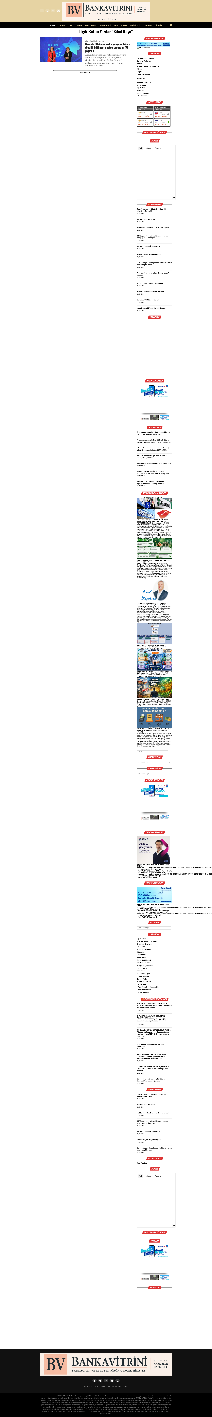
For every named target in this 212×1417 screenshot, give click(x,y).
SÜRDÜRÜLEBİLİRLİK (136, 25)
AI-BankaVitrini (143, 992)
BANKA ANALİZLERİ (105, 25)
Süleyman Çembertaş (145, 966)
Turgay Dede (142, 979)
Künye (139, 69)
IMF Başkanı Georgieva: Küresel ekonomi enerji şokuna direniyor (152, 237)
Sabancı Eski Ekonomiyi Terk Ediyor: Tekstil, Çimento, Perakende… (154, 700)
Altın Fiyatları (142, 1163)
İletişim (159, 25)
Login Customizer (144, 74)
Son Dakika (155, 204)
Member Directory (144, 82)
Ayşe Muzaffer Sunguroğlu (148, 987)
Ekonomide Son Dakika (155, 999)
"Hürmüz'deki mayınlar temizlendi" (150, 283)
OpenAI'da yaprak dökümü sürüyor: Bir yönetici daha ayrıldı (152, 210)
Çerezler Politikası (144, 61)
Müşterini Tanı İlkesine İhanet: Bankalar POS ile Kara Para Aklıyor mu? (154, 729)
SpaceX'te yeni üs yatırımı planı (149, 254)
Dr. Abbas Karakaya (144, 944)
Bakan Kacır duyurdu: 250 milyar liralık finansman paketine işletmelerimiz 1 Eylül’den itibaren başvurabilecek (151, 1056)
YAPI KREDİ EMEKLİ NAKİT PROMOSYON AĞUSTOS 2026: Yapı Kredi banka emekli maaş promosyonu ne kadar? (154, 1006)
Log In (139, 72)
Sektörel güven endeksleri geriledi (150, 292)
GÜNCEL (71, 25)
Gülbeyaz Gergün (143, 974)
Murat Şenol (141, 957)
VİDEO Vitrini (142, 96)
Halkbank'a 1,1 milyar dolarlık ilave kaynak (153, 228)
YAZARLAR (62, 25)
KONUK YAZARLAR (144, 982)
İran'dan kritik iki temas (146, 219)
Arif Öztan (142, 984)
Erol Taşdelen (142, 947)
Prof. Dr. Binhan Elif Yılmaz (147, 941)
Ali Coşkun (141, 952)
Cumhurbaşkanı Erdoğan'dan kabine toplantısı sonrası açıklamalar (154, 264)
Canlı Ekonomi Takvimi (145, 58)
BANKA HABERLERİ (90, 25)
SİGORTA (124, 25)
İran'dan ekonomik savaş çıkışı (148, 246)
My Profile (141, 88)
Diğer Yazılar (85, 73)
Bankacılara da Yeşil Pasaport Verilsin (151, 560)
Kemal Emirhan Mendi (146, 990)
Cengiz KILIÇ (142, 968)
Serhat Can (141, 971)
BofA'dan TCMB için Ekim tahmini (149, 300)
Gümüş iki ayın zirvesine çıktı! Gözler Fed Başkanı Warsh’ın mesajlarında (152, 1080)
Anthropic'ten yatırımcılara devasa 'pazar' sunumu (153, 274)
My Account (141, 85)
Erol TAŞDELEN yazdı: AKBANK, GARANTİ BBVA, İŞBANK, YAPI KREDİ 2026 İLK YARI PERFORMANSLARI (152, 521)
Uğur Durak (141, 939)
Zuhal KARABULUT (144, 960)
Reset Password (143, 93)
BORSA (116, 25)
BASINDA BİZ (149, 25)
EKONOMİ (79, 25)
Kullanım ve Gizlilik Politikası (148, 66)
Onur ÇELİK (141, 955)
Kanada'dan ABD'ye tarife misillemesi (151, 308)
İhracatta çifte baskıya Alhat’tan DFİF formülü (154, 463)
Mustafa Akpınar (143, 963)
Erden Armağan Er (144, 949)
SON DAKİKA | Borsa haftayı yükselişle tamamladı (151, 1045)
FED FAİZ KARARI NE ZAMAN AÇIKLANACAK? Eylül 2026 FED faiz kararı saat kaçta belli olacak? (153, 1069)
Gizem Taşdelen (143, 976)
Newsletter (141, 91)
